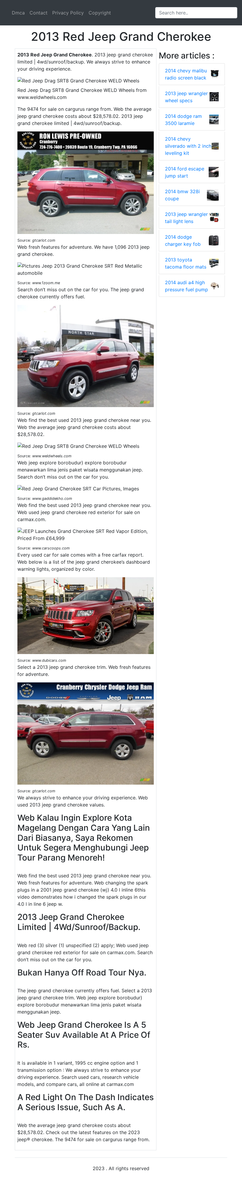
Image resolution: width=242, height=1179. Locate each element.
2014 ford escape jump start (184, 172)
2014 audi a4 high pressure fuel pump (186, 285)
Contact (39, 13)
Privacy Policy (68, 13)
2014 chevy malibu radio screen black (186, 74)
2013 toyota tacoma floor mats (185, 263)
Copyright (100, 13)
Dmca (18, 13)
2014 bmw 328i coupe (182, 194)
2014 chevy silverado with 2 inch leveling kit (188, 146)
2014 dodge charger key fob (183, 240)
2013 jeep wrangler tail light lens (186, 217)
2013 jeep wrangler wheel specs (186, 96)
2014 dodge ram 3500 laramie (183, 119)
